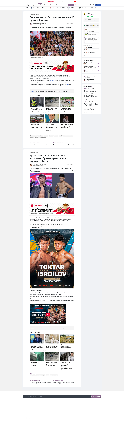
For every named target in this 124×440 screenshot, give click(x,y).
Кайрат (67, 84)
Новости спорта (43, 137)
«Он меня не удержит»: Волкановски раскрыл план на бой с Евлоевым (40, 383)
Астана (47, 375)
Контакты (55, 432)
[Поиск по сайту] (87, 4)
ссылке (36, 302)
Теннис (58, 4)
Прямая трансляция (40, 375)
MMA (54, 4)
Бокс (51, 4)
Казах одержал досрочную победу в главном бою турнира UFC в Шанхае (63, 383)
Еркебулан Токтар (53, 375)
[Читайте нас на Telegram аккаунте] (29, 418)
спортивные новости (34, 137)
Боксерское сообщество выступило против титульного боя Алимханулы (91, 111)
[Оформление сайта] (93, 5)
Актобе (52, 80)
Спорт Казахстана (33, 135)
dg (100, 417)
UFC (34, 375)
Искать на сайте (95, 396)
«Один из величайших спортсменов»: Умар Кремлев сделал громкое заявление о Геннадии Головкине (90, 97)
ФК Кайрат (41, 135)
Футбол (40, 4)
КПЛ (44, 4)
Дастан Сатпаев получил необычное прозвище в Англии (91, 90)
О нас (51, 432)
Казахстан (56, 135)
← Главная (32, 14)
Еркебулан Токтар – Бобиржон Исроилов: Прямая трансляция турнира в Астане (91, 104)
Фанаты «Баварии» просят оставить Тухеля (40, 144)
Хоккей (47, 4)
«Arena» (32, 91)
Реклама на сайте (62, 432)
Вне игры (71, 4)
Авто (66, 4)
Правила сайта (70, 432)
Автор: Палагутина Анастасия (39, 164)
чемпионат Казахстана (68, 135)
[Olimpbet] (78, 4)
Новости (63, 4)
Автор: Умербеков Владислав (39, 23)
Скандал (50, 135)
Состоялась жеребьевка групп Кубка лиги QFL (63, 144)
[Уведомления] (90, 5)
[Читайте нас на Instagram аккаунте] (26, 418)
